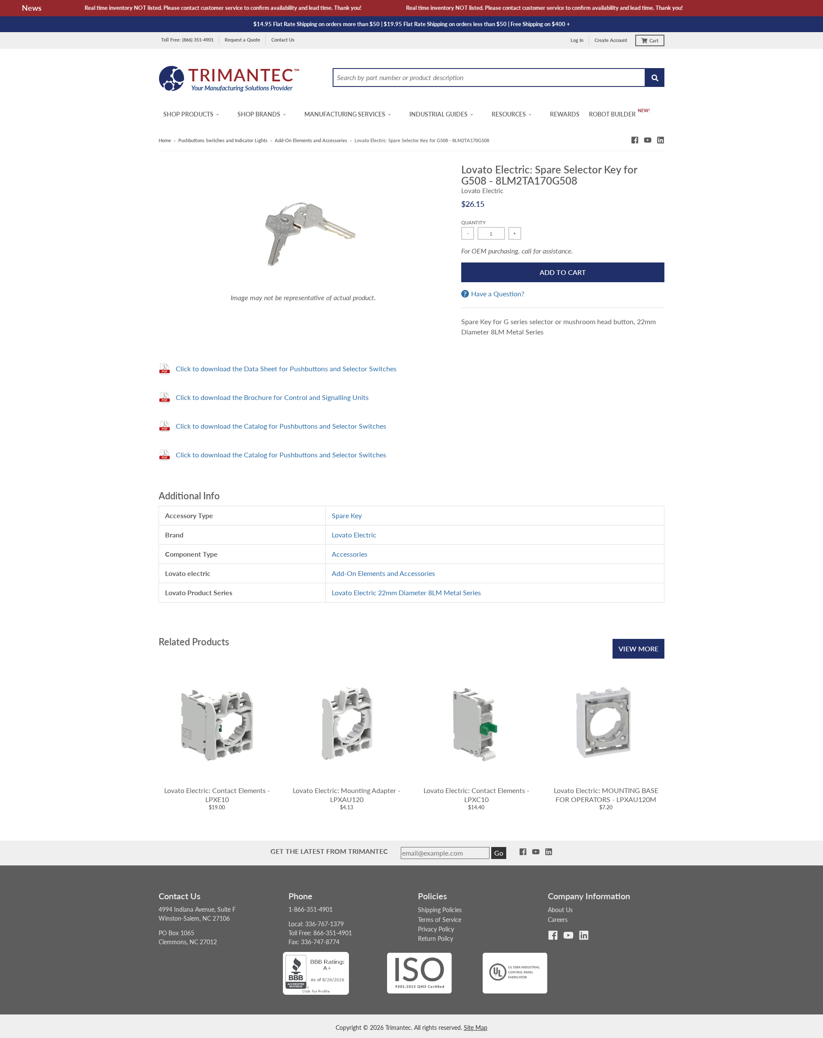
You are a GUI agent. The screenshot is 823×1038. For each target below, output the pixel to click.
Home (165, 140)
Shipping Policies (440, 909)
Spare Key (347, 515)
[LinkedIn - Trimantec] (660, 140)
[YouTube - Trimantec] (648, 140)
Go (498, 853)
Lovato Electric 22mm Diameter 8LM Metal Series (406, 592)
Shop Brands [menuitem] (258, 114)
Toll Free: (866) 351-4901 (187, 39)
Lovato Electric (482, 190)
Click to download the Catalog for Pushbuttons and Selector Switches (281, 426)
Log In (577, 40)
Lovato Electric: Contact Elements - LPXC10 (476, 794)
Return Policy (435, 938)
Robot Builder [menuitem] (612, 114)
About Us (560, 909)
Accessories (349, 554)
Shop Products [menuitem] (188, 114)
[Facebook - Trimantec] (635, 140)
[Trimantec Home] (229, 81)
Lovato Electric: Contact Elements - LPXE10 (217, 794)
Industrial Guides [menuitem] (438, 114)
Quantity (473, 222)
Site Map (475, 1027)
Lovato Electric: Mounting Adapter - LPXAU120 (346, 794)
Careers (558, 919)
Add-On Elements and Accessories (311, 140)
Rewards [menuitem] (565, 114)
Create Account (611, 40)
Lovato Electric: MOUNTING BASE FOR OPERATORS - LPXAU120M (606, 794)
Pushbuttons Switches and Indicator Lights (222, 140)
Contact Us (282, 39)
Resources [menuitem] (509, 114)
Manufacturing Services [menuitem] (344, 114)
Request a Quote (242, 39)
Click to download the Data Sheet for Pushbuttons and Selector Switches (286, 368)
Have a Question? (497, 294)
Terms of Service (439, 919)
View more (638, 648)
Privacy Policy (436, 929)
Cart (653, 40)
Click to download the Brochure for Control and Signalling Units (272, 397)
